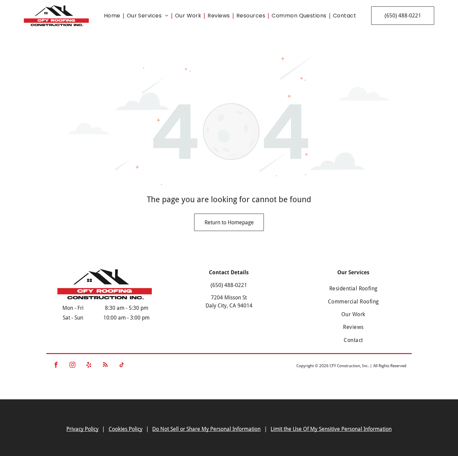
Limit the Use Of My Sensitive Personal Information (331, 429)
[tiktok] (121, 365)
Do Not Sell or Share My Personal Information (206, 429)
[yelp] (89, 365)
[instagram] (72, 365)
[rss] (105, 365)
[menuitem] (113, 15)
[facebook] (56, 365)
